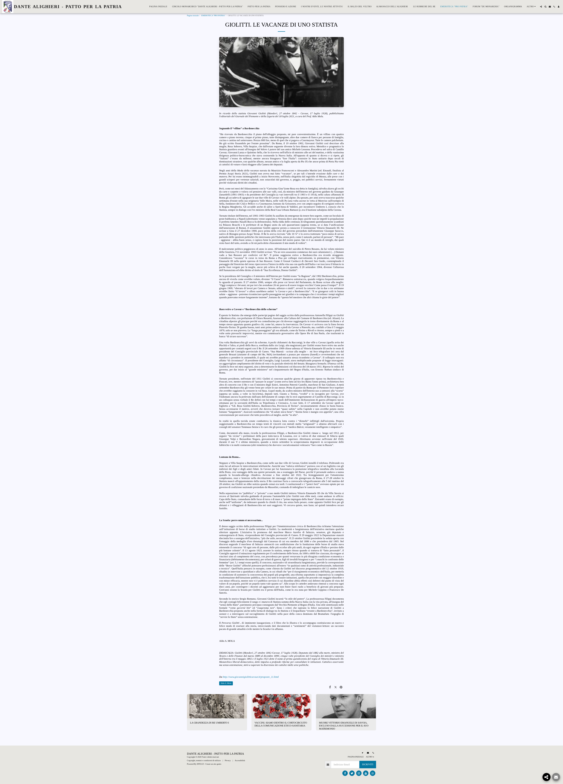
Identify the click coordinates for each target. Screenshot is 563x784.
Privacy (228, 760)
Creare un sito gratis (213, 764)
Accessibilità (240, 760)
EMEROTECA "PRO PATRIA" (213, 15)
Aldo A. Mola (226, 683)
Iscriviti (367, 764)
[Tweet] (335, 687)
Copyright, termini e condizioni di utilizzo (204, 760)
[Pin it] (341, 687)
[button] (541, 7)
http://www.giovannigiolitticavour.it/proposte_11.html (251, 677)
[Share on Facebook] (330, 687)
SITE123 (200, 764)
